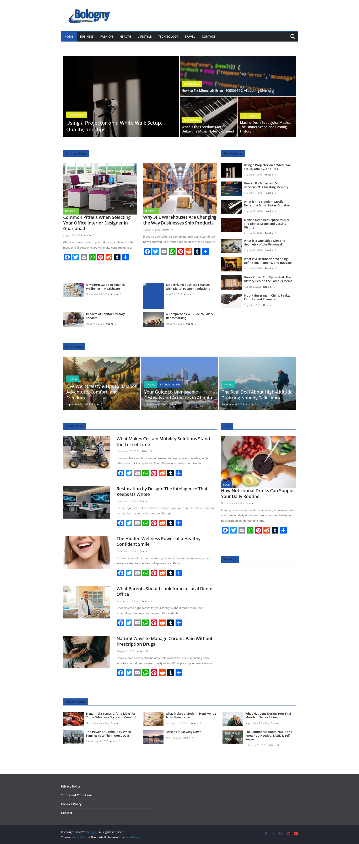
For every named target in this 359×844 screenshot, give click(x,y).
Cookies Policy (71, 804)
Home (68, 36)
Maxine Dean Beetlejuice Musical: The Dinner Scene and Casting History (266, 127)
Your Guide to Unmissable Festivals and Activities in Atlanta (178, 394)
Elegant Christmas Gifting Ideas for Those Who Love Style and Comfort (111, 715)
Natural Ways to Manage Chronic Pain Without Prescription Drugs (165, 641)
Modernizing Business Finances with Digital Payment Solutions (188, 286)
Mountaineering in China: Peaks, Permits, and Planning (267, 297)
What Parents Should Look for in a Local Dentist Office (166, 591)
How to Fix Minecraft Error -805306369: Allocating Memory (227, 90)
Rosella (269, 174)
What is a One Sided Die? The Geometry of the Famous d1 (264, 242)
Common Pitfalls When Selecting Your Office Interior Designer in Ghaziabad (97, 223)
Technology (168, 36)
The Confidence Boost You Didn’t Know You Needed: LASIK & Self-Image (268, 735)
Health (125, 36)
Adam (87, 235)
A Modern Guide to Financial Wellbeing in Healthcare (106, 286)
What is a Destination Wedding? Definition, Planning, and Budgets (268, 261)
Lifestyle (145, 36)
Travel (190, 36)
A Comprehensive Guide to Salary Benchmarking (189, 316)
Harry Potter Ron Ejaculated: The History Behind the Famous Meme (268, 279)
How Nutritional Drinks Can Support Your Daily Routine (258, 493)
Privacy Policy (71, 786)
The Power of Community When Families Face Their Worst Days (108, 733)
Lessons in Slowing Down (183, 732)
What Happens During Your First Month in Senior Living (268, 715)
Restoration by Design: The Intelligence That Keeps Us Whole (162, 491)
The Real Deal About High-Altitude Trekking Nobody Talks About (257, 394)
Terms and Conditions (76, 795)
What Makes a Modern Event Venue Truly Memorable (191, 715)
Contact (208, 36)
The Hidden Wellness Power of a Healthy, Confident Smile (159, 541)
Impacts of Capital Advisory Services (105, 316)
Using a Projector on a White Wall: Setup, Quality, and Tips (114, 125)
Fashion (106, 36)
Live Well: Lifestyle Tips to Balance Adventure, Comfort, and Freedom (101, 392)
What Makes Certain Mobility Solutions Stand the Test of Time (163, 441)
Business (87, 36)
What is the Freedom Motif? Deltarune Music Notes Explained (208, 129)
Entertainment (170, 384)
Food (226, 484)
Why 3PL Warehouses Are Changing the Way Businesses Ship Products (179, 220)
